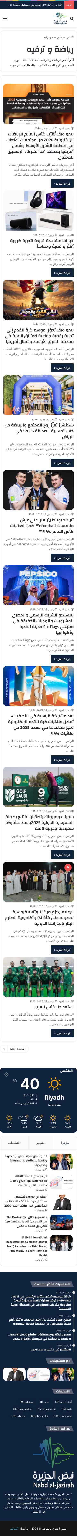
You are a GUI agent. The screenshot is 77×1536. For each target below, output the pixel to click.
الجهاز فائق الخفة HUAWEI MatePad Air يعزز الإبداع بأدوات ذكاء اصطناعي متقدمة (28, 1181)
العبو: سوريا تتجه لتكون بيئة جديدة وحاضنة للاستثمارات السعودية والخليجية (26, 1161)
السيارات (27, 1401)
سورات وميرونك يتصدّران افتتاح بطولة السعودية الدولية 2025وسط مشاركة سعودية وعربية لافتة (39, 822)
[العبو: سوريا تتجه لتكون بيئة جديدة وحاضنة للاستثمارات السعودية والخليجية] (61, 1162)
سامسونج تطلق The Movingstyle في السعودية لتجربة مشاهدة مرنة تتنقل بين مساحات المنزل (26, 1221)
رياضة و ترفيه (46, 1408)
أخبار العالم (63, 1401)
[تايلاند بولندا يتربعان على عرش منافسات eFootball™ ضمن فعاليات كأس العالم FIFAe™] (38, 490)
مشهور (40, 1143)
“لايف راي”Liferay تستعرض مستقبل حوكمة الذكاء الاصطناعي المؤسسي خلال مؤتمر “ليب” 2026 (25, 1201)
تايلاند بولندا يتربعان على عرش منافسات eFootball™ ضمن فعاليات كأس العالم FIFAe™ (42, 525)
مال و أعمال (39, 1415)
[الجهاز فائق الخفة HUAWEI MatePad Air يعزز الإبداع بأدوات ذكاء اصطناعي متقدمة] (61, 1182)
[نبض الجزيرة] (60, 18)
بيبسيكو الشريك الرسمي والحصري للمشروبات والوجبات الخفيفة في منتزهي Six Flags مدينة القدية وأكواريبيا (43, 623)
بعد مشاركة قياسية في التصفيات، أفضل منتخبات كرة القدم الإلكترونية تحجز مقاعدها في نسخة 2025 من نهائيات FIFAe (41, 724)
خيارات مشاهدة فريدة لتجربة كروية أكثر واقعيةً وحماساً (42, 243)
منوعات (18, 1415)
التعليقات (14, 1143)
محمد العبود (65, 128)
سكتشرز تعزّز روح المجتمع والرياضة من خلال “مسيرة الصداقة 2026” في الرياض (39, 431)
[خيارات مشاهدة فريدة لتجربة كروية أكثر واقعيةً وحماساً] (38, 211)
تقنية (67, 1408)
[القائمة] (5, 19)
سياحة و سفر (22, 1408)
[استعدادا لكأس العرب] (38, 977)
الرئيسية (66, 37)
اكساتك (14, 1528)
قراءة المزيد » (62, 183)
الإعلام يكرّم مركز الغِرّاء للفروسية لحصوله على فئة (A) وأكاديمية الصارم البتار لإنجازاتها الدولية (39, 917)
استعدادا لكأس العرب (54, 1007)
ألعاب (44, 1401)
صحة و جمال (63, 1415)
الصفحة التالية (17, 1048)
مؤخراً (65, 1143)
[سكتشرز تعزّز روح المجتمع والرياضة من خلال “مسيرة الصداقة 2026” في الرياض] (38, 395)
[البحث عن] (72, 19)
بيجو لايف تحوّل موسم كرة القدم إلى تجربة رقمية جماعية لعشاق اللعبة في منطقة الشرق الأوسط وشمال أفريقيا (39, 335)
